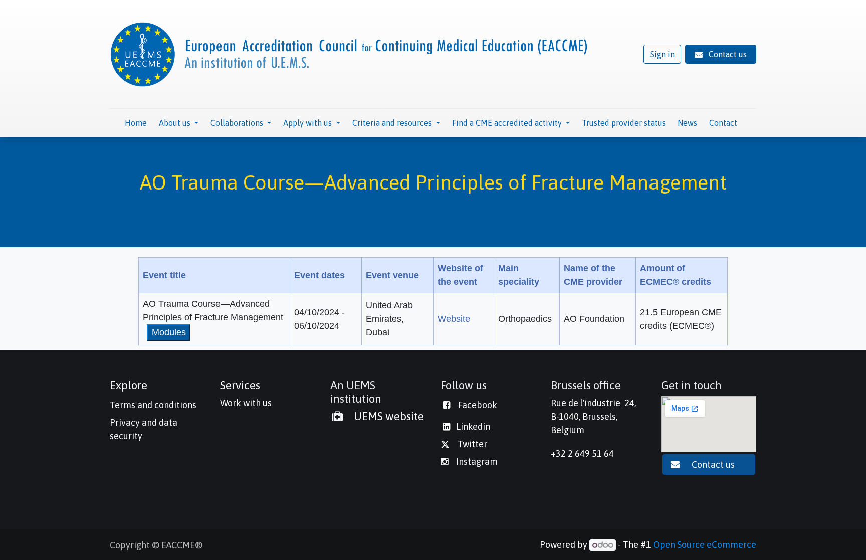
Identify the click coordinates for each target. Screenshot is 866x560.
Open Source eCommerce (704, 544)
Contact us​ (714, 464)
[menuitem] (136, 123)
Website (454, 319)
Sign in (662, 54)
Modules (169, 332)
